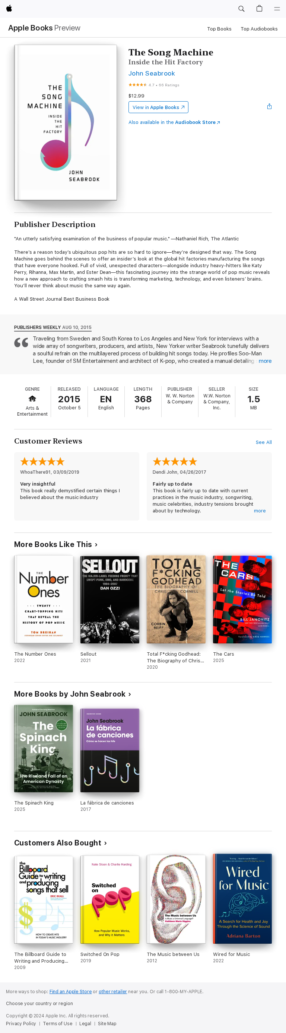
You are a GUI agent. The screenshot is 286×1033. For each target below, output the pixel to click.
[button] (241, 9)
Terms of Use (58, 1023)
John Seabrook (151, 73)
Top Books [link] (219, 29)
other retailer (113, 991)
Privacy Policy (21, 1023)
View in (156, 107)
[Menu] (277, 9)
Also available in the (172, 122)
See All (264, 442)
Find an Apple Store (71, 991)
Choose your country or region (39, 1003)
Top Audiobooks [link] (259, 29)
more (265, 361)
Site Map (107, 1023)
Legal (85, 1023)
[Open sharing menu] (269, 107)
